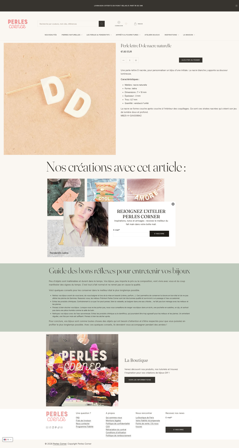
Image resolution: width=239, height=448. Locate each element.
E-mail (116, 230)
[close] (173, 204)
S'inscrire (159, 234)
